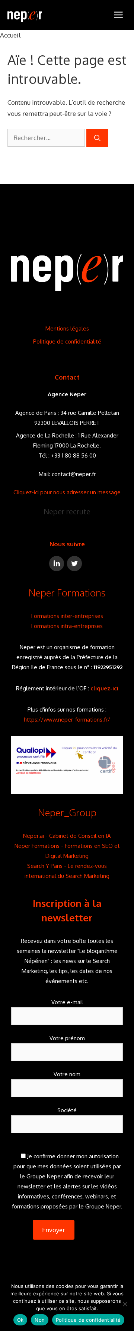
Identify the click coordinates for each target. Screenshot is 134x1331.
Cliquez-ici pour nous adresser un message (67, 492)
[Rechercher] (97, 138)
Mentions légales (67, 328)
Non (40, 1320)
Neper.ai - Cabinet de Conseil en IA (67, 835)
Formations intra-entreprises (67, 625)
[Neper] (24, 15)
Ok (20, 1320)
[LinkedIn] (56, 563)
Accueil (10, 35)
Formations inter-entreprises (67, 615)
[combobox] (46, 138)
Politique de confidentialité (67, 341)
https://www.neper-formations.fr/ (67, 719)
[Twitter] (74, 563)
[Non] (124, 1304)
